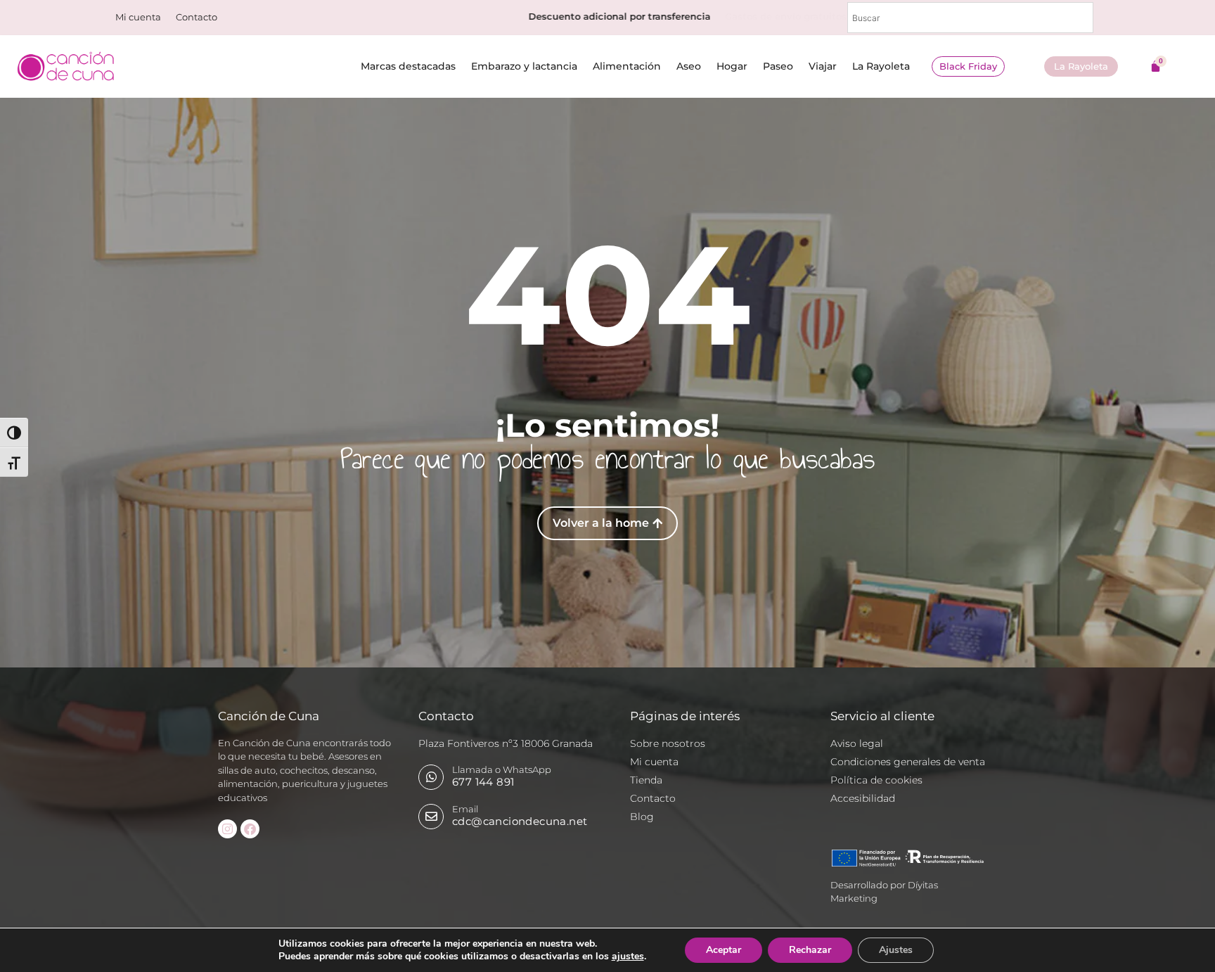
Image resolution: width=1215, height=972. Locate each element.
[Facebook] (249, 828)
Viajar (823, 66)
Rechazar (810, 950)
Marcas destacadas (408, 66)
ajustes (628, 956)
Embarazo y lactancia (524, 66)
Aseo (688, 66)
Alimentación (627, 66)
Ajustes (896, 950)
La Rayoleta (881, 66)
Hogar (731, 66)
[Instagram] (227, 828)
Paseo (778, 66)
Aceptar (723, 950)
